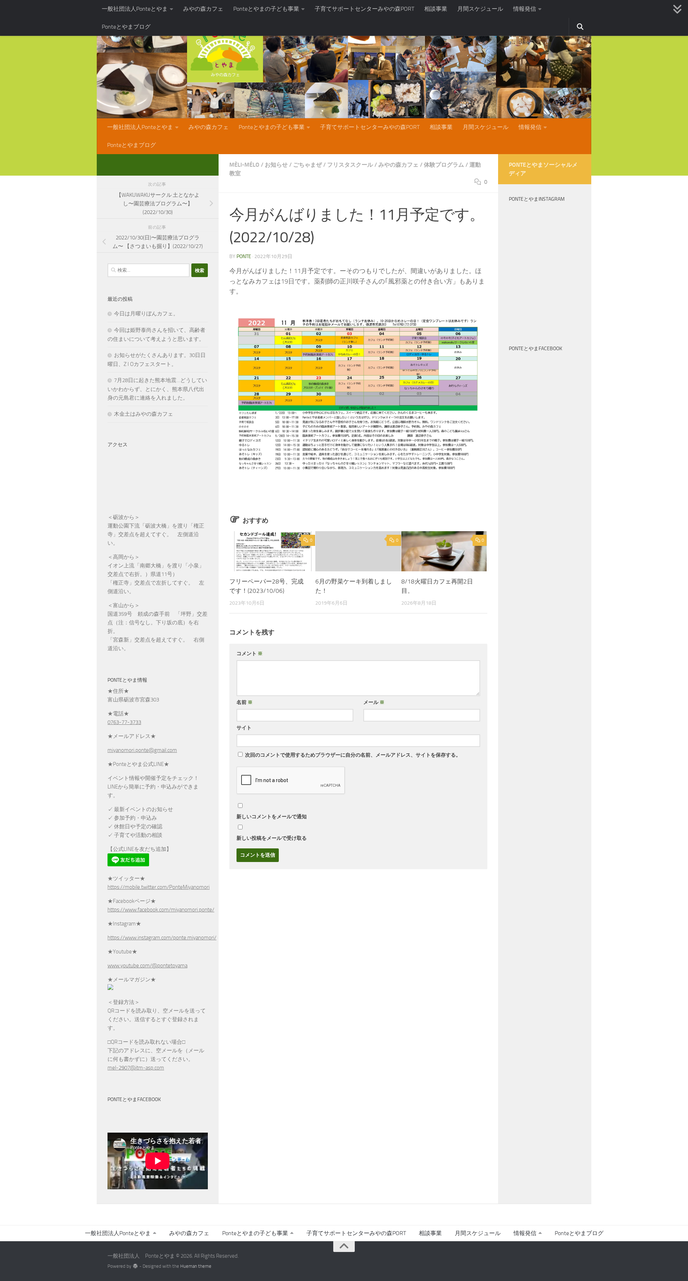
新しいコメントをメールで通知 (271, 817)
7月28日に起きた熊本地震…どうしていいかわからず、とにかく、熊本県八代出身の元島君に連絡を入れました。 (157, 389)
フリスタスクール (350, 164)
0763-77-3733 (124, 722)
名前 (244, 702)
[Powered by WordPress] (135, 1266)
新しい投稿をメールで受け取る (271, 838)
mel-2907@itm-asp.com (136, 1068)
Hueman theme (195, 1266)
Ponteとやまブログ (126, 26)
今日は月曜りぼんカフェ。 (146, 313)
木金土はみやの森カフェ (143, 414)
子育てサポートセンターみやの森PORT (364, 8)
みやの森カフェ (203, 8)
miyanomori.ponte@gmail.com (142, 750)
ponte (243, 256)
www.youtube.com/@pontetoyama (147, 965)
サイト (244, 728)
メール (373, 702)
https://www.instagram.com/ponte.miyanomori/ (162, 937)
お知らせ (276, 164)
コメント (249, 654)
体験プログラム (444, 164)
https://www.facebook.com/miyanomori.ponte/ (161, 909)
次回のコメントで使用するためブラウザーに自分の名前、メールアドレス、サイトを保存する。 (353, 755)
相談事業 (435, 8)
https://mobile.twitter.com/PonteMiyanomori (159, 887)
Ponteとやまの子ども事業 (266, 8)
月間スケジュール (480, 8)
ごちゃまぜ (307, 164)
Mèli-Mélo (244, 164)
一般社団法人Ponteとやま (135, 8)
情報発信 (524, 8)
